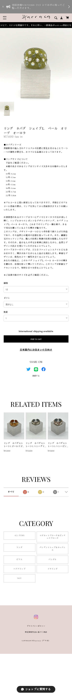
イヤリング (53, 569)
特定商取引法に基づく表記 (36, 632)
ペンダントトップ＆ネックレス (52, 549)
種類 (6, 283)
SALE (19, 578)
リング (19, 548)
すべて (11, 492)
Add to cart (36, 339)
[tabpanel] (36, 64)
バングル (53, 560)
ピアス (19, 560)
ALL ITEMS (19, 536)
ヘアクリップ (19, 569)
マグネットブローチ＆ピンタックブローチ (52, 537)
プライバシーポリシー (36, 626)
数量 (6, 312)
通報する (36, 376)
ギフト (7, 298)
